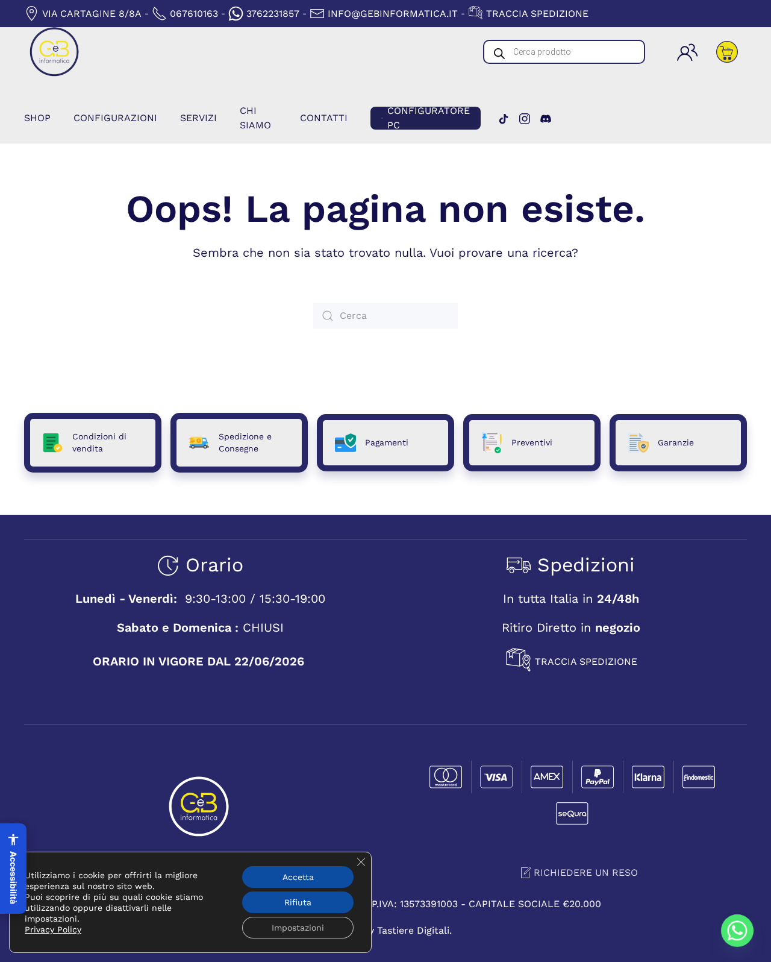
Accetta (298, 877)
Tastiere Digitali (413, 930)
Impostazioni (298, 927)
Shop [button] (37, 118)
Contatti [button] (324, 118)
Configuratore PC (428, 118)
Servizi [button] (198, 118)
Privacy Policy (53, 929)
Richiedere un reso (586, 872)
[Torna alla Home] (54, 52)
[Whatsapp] (737, 930)
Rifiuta (297, 902)
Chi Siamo (255, 118)
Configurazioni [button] (115, 118)
